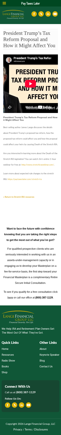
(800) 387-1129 (26, 392)
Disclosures (41, 429)
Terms (28, 429)
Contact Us (46, 366)
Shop (4, 372)
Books (5, 366)
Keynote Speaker (49, 354)
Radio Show (8, 360)
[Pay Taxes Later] (13, 14)
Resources (8, 354)
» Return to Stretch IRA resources (18, 197)
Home (5, 348)
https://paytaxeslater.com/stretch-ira (25, 179)
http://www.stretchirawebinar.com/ (37, 165)
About (43, 348)
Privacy (17, 429)
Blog (42, 360)
